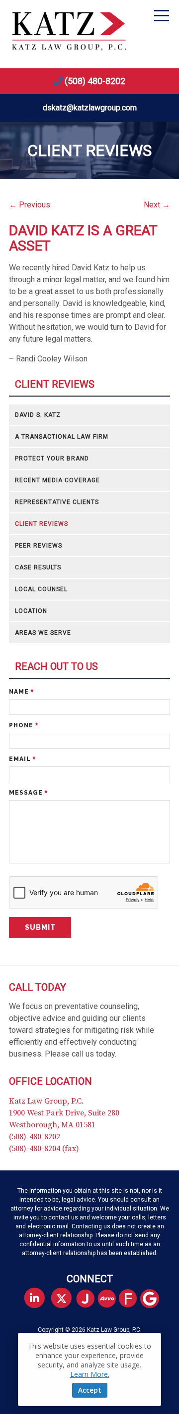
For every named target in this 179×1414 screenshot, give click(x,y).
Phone (23, 725)
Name (21, 691)
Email (22, 759)
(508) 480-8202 (95, 81)
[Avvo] (110, 1299)
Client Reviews (54, 384)
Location (31, 610)
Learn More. (89, 1374)
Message (28, 792)
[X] (61, 1298)
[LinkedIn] (34, 1298)
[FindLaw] (132, 1299)
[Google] (153, 1299)
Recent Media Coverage (57, 480)
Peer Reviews (38, 545)
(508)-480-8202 (34, 1137)
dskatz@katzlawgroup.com (90, 107)
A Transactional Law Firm (61, 436)
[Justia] (89, 1299)
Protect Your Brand (52, 458)
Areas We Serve (43, 632)
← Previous (29, 204)
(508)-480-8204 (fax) (44, 1149)
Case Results (38, 567)
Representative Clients (57, 502)
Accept (89, 1390)
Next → (157, 204)
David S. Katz (38, 414)
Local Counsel (41, 589)
